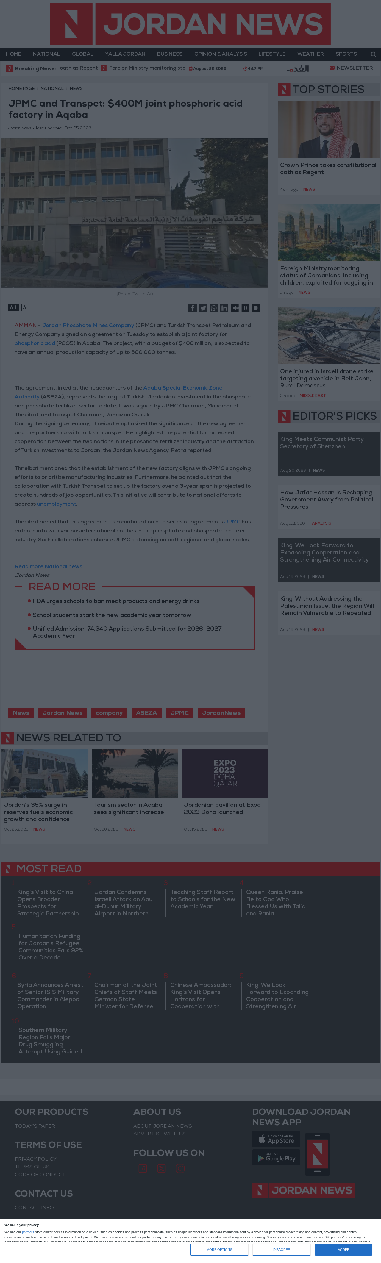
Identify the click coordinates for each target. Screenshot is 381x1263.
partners (28, 1232)
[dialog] (190, 1241)
